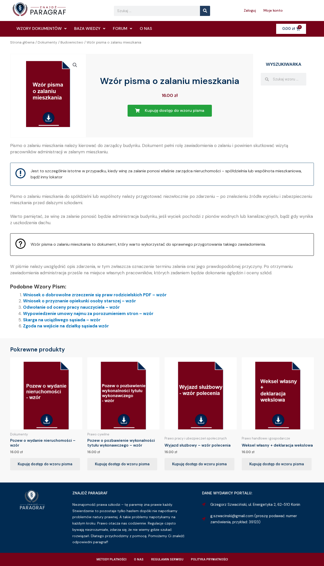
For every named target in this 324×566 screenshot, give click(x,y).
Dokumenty (47, 42)
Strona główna (22, 42)
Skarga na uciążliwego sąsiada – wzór (61, 320)
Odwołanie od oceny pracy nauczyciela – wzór (71, 307)
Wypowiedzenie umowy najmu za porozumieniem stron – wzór (88, 313)
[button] (74, 65)
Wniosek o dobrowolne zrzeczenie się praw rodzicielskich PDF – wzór (95, 295)
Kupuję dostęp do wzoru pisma (45, 464)
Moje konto (273, 10)
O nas (146, 28)
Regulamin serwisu (167, 559)
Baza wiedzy (87, 28)
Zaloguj (250, 10)
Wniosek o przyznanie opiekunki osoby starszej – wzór (79, 301)
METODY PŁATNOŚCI (111, 559)
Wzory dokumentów (39, 28)
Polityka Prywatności (209, 559)
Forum (120, 28)
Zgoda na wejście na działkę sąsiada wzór (66, 326)
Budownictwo (71, 42)
